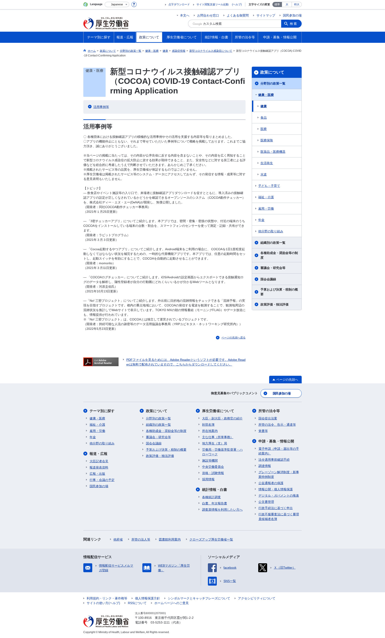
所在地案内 (210, 431)
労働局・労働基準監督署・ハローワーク (222, 452)
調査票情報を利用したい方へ (222, 509)
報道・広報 (98, 454)
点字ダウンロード (179, 4)
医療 (263, 129)
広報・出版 (97, 473)
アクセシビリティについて (256, 598)
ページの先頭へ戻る (233, 337)
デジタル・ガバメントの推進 (278, 495)
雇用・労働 (266, 208)
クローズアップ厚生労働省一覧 (211, 539)
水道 (263, 174)
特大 (296, 4)
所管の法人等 (140, 539)
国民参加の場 (292, 15)
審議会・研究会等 (272, 268)
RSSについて (137, 603)
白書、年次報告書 (214, 503)
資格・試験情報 (213, 473)
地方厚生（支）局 (214, 443)
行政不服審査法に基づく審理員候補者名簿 (278, 516)
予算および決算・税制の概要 (279, 292)
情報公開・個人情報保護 (275, 489)
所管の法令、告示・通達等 (277, 424)
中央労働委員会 (213, 467)
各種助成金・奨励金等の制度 (279, 255)
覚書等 (263, 431)
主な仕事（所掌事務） (217, 437)
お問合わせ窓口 (208, 15)
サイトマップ (265, 15)
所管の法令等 (269, 411)
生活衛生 (266, 163)
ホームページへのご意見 (171, 603)
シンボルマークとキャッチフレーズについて (199, 598)
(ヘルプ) (237, 4)
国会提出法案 (267, 418)
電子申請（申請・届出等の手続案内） (278, 451)
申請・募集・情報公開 (276, 441)
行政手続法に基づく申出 (275, 508)
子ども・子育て (269, 186)
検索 (293, 23)
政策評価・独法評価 (274, 304)
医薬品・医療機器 (272, 151)
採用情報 (208, 479)
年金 (261, 220)
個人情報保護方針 (147, 598)
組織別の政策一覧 (272, 242)
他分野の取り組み (270, 231)
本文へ (184, 15)
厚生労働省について (218, 411)
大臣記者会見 (99, 461)
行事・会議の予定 (102, 480)
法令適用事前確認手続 (274, 459)
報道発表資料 (99, 467)
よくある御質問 (238, 15)
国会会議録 (268, 279)
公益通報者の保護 (270, 483)
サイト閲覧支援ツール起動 (213, 4)
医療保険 (266, 140)
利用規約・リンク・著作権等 (107, 598)
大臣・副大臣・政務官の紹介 (222, 418)
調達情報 (264, 466)
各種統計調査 (211, 497)
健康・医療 (266, 95)
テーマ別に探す (102, 411)
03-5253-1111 (160, 622)
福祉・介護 (266, 197)
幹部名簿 (208, 424)
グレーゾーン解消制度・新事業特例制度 (278, 474)
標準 (277, 4)
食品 (263, 117)
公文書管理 (266, 502)
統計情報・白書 (214, 489)
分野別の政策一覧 (272, 83)
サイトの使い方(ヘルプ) (103, 603)
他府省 (118, 539)
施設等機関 (210, 460)
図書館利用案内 (170, 539)
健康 (263, 106)
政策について (272, 72)
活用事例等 (101, 107)
